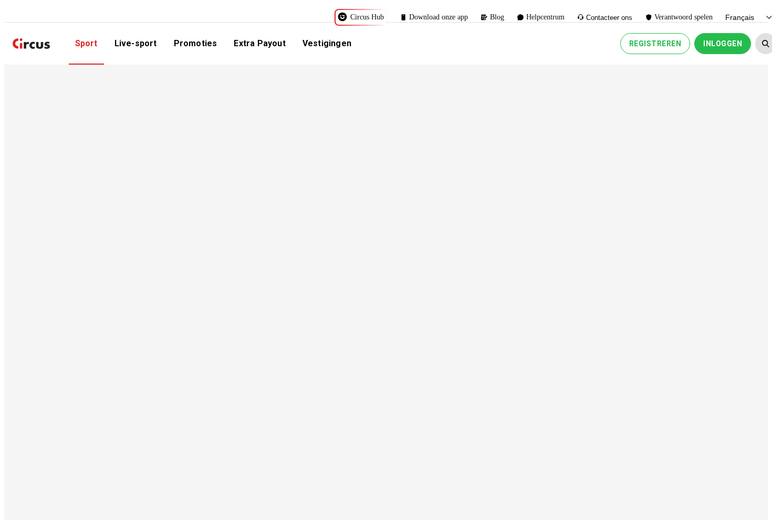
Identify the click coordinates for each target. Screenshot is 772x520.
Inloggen (722, 43)
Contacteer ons (609, 18)
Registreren (655, 43)
